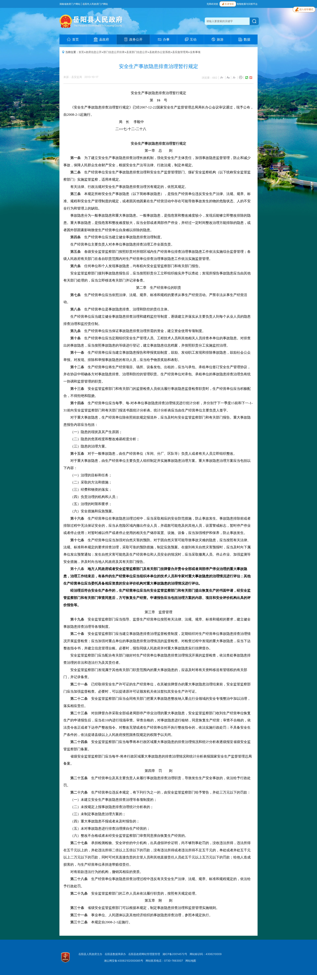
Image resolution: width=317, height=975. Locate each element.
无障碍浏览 (212, 3)
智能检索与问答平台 (247, 3)
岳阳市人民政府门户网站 (95, 3)
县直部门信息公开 (136, 52)
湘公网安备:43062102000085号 (123, 960)
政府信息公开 (94, 52)
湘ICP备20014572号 (174, 954)
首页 (81, 52)
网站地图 (190, 960)
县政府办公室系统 (159, 52)
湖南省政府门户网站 (69, 3)
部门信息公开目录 (113, 52)
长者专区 (229, 3)
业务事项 (195, 52)
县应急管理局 (180, 52)
